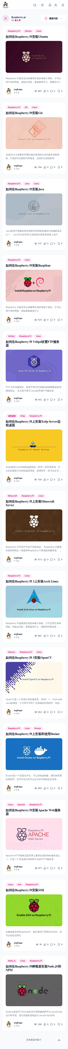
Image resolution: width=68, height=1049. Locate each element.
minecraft (12, 496)
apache (21, 804)
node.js (12, 961)
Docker (37, 728)
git (26, 107)
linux (38, 31)
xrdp (22, 416)
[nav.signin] (56, 5)
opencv (11, 652)
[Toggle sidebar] (62, 5)
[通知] (50, 5)
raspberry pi (14, 31)
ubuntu (28, 31)
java (27, 183)
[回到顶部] (59, 1040)
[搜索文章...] (35, 5)
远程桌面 (12, 416)
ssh (19, 884)
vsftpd (11, 336)
